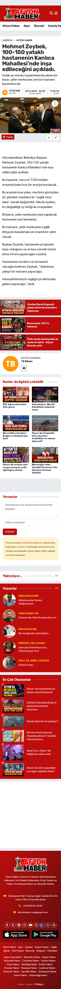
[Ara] (51, 13)
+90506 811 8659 (32, 906)
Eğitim (7, 951)
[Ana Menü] (56, 13)
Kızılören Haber (11, 971)
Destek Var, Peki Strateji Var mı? (37, 617)
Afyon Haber (11, 26)
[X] (13, 925)
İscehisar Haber (47, 968)
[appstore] (16, 935)
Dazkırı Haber (48, 960)
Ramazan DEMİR (29, 596)
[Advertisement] (30, 814)
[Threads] (36, 925)
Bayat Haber (49, 957)
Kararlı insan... (27, 665)
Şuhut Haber (20, 975)
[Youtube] (30, 925)
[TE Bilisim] (10, 363)
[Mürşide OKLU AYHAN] (9, 647)
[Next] (42, 925)
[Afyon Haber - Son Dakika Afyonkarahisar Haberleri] (21, 13)
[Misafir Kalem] (9, 631)
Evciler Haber (46, 964)
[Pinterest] (18, 925)
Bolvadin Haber (12, 960)
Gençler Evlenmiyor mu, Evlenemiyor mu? (33, 649)
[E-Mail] (24, 368)
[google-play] (45, 935)
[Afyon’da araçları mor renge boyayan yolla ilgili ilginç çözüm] (16, 454)
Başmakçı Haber (32, 957)
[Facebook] (7, 925)
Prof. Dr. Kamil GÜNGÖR (34, 660)
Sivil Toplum (18, 951)
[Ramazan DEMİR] (9, 599)
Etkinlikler (52, 951)
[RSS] (54, 925)
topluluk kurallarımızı (32, 543)
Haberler (7, 40)
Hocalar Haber (12, 968)
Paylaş (9, 137)
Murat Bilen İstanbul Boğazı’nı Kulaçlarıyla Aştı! (15, 436)
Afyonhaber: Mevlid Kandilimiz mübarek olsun (43, 407)
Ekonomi (30, 951)
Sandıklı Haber (28, 971)
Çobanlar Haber (30, 960)
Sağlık (54, 947)
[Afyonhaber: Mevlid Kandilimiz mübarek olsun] (45, 394)
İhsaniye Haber (29, 968)
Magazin (41, 951)
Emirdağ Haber (29, 964)
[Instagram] (24, 925)
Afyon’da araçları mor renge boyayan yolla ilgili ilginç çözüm (15, 467)
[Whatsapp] (48, 925)
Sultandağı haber (38, 975)
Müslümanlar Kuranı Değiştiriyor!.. (30, 602)
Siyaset (39, 26)
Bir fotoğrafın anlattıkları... (34, 633)
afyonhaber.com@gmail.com (33, 912)
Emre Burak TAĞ (29, 613)
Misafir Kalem (28, 629)
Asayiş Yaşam (42, 947)
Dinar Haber (13, 964)
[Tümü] (56, 576)
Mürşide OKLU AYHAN (32, 643)
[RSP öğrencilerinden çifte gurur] (16, 394)
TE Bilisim (27, 361)
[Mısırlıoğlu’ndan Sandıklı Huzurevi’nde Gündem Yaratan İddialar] (45, 454)
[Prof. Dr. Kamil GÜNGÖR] (9, 662)
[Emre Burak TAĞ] (9, 615)
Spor (27, 26)
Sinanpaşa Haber (47, 971)
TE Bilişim (38, 984)
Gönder (10, 531)
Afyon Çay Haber (13, 957)
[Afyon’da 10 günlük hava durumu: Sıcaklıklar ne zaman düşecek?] (45, 423)
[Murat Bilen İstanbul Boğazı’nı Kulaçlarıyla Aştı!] (16, 423)
